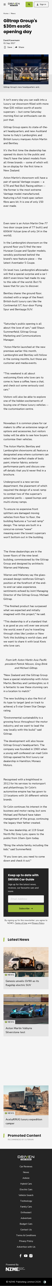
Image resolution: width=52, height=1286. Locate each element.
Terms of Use (21, 923)
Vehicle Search (26, 1195)
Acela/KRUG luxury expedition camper (26, 1106)
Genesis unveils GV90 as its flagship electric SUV (26, 968)
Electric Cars (26, 1189)
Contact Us (26, 1229)
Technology (26, 1201)
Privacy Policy (38, 923)
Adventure (26, 1218)
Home (5, 13)
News (13, 13)
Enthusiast (26, 1212)
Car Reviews (26, 1166)
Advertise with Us (26, 1246)
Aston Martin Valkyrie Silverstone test (26, 1015)
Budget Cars (26, 1223)
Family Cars (26, 1206)
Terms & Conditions (26, 1235)
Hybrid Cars (26, 1183)
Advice (26, 1178)
